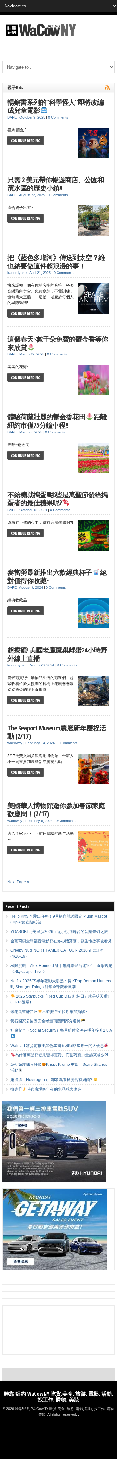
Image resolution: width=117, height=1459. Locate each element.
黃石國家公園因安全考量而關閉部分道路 (45, 1021)
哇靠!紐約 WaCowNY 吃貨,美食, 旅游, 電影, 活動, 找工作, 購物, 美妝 (58, 1396)
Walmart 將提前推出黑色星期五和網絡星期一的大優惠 (57, 1045)
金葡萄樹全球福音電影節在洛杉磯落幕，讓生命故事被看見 (61, 941)
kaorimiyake (17, 273)
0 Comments (58, 117)
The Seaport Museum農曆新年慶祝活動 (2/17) (56, 732)
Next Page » (18, 882)
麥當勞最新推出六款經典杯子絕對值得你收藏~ (56, 576)
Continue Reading (25, 140)
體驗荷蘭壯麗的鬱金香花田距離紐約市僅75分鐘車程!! (56, 421)
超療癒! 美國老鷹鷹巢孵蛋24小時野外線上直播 (57, 654)
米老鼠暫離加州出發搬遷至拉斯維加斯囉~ (48, 1011)
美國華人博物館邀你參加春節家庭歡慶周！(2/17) (56, 810)
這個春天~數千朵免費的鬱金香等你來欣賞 (57, 343)
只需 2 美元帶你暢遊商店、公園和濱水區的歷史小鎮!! (55, 184)
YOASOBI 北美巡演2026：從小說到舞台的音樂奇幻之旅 (59, 931)
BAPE (12, 117)
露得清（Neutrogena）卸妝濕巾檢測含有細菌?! (51, 1080)
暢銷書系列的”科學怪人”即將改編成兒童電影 (55, 106)
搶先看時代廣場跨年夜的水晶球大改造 (45, 1089)
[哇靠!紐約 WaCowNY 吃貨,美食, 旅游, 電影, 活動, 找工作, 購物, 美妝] (40, 37)
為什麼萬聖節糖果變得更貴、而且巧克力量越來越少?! (61, 1055)
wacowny (14, 743)
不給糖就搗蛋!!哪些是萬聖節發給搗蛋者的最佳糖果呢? (57, 499)
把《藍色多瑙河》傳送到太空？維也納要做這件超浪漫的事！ (56, 261)
